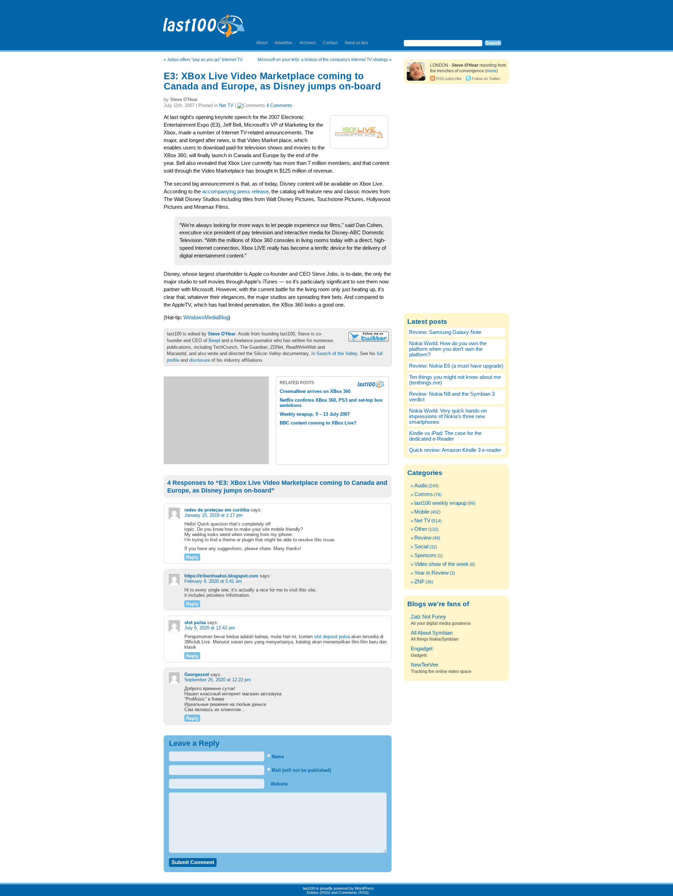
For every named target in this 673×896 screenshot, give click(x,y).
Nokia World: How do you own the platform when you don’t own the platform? (448, 349)
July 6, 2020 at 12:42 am (209, 627)
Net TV (226, 105)
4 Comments (279, 105)
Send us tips (356, 42)
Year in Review (431, 573)
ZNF (419, 581)
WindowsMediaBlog (206, 317)
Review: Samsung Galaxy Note (445, 332)
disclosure (199, 360)
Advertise (283, 42)
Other (420, 529)
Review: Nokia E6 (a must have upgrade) (456, 366)
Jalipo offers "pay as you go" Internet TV (205, 59)
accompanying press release (235, 191)
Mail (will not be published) (299, 770)
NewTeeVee (424, 665)
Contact (330, 42)
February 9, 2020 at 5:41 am (213, 581)
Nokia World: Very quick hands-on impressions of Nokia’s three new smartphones (448, 416)
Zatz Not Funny (428, 617)
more (491, 70)
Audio (420, 485)
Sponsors (425, 555)
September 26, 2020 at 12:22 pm (217, 679)
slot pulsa (195, 622)
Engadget (422, 648)
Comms (423, 494)
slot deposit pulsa (332, 636)
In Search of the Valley (334, 353)
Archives (307, 42)
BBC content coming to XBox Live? (318, 423)
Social (421, 546)
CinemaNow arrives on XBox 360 (315, 391)
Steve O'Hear (222, 333)
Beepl (214, 340)
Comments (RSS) (354, 892)
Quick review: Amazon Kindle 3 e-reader (455, 450)
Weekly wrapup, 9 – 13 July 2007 (315, 414)
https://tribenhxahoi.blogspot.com (221, 576)
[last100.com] (204, 23)
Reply (192, 557)
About (261, 42)
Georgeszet (196, 674)
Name (275, 756)
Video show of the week (441, 564)
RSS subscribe (449, 78)
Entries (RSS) (318, 892)
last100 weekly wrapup (440, 503)
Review (422, 538)
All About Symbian (432, 633)
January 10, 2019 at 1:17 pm (213, 515)
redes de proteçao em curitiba (216, 510)
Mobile (421, 512)
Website (278, 784)
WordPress (364, 888)
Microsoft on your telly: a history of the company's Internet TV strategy (323, 59)
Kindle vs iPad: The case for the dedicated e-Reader (445, 436)
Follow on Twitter (486, 78)
